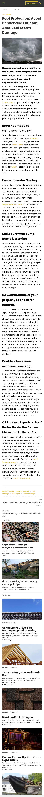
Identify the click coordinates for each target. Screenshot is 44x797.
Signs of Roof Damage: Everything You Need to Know (18, 546)
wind (13, 167)
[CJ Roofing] (15, 3)
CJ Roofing (7, 102)
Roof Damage (15, 9)
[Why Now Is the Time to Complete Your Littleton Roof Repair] (22, 784)
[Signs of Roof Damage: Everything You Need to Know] (20, 532)
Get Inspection (31, 3)
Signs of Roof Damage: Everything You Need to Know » (22, 503)
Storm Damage (29, 493)
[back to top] (39, 788)
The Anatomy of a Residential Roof (21, 674)
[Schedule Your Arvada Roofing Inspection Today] (22, 609)
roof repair (18, 144)
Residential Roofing (10, 667)
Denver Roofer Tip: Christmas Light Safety (21, 759)
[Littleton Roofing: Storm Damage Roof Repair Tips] (20, 569)
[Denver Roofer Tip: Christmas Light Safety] (22, 739)
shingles (34, 138)
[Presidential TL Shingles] (22, 699)
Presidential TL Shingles (17, 717)
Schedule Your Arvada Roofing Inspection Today (19, 629)
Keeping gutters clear (12, 204)
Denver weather (23, 491)
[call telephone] (40, 3)
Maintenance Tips (9, 623)
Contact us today (21, 478)
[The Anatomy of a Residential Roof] (22, 654)
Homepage (5, 9)
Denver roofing (8, 491)
